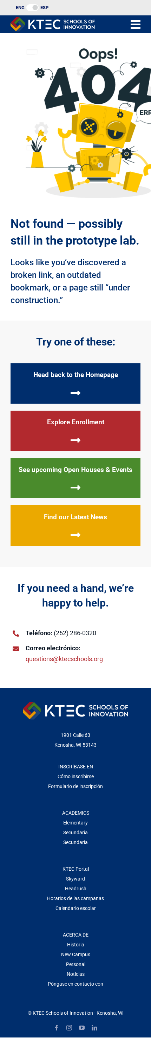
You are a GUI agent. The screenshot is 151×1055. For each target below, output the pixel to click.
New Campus (75, 954)
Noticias (76, 974)
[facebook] (56, 1027)
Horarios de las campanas (75, 898)
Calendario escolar (75, 908)
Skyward (75, 879)
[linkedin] (94, 1027)
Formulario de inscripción (75, 786)
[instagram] (69, 1027)
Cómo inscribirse (76, 776)
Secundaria (75, 832)
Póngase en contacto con (75, 984)
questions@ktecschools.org (64, 659)
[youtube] (82, 1027)
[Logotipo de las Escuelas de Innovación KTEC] (53, 20)
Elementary (75, 822)
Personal (75, 964)
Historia (75, 944)
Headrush (75, 888)
